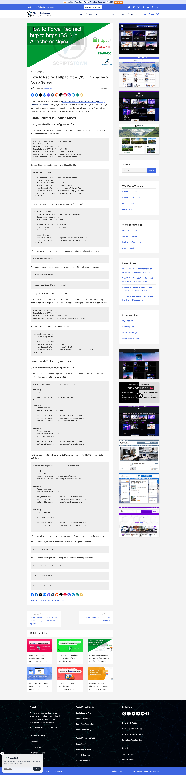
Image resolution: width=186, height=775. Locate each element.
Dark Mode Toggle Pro (131, 242)
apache (34, 600)
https (40, 600)
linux (45, 600)
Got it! (38, 769)
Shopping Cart (128, 327)
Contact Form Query (131, 236)
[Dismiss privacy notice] (2, 753)
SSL (46, 71)
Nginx (40, 71)
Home (80, 14)
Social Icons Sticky (130, 248)
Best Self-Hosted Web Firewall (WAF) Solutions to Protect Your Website (99, 686)
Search (151, 170)
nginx (50, 600)
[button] (32, 95)
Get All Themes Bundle (93, 7)
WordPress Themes (130, 339)
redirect (57, 600)
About (139, 771)
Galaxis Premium (129, 209)
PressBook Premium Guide (132, 740)
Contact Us (132, 14)
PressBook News (129, 192)
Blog (123, 14)
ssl (63, 600)
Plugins (99, 14)
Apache (34, 71)
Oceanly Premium (130, 204)
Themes (111, 14)
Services (89, 14)
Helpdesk (34, 742)
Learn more (8, 769)
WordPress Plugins (130, 333)
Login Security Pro (130, 230)
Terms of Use (127, 754)
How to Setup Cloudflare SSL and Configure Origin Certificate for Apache (99, 658)
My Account (127, 321)
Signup (152, 14)
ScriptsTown (41, 13)
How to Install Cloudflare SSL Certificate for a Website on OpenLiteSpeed (69, 658)
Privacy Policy (128, 760)
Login (145, 14)
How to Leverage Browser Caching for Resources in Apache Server (38, 686)
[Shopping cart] (157, 14)
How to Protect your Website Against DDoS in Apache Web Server (68, 686)
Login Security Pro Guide (132, 729)
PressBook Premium (97, 2)
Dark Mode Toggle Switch (132, 734)
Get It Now (118, 2)
